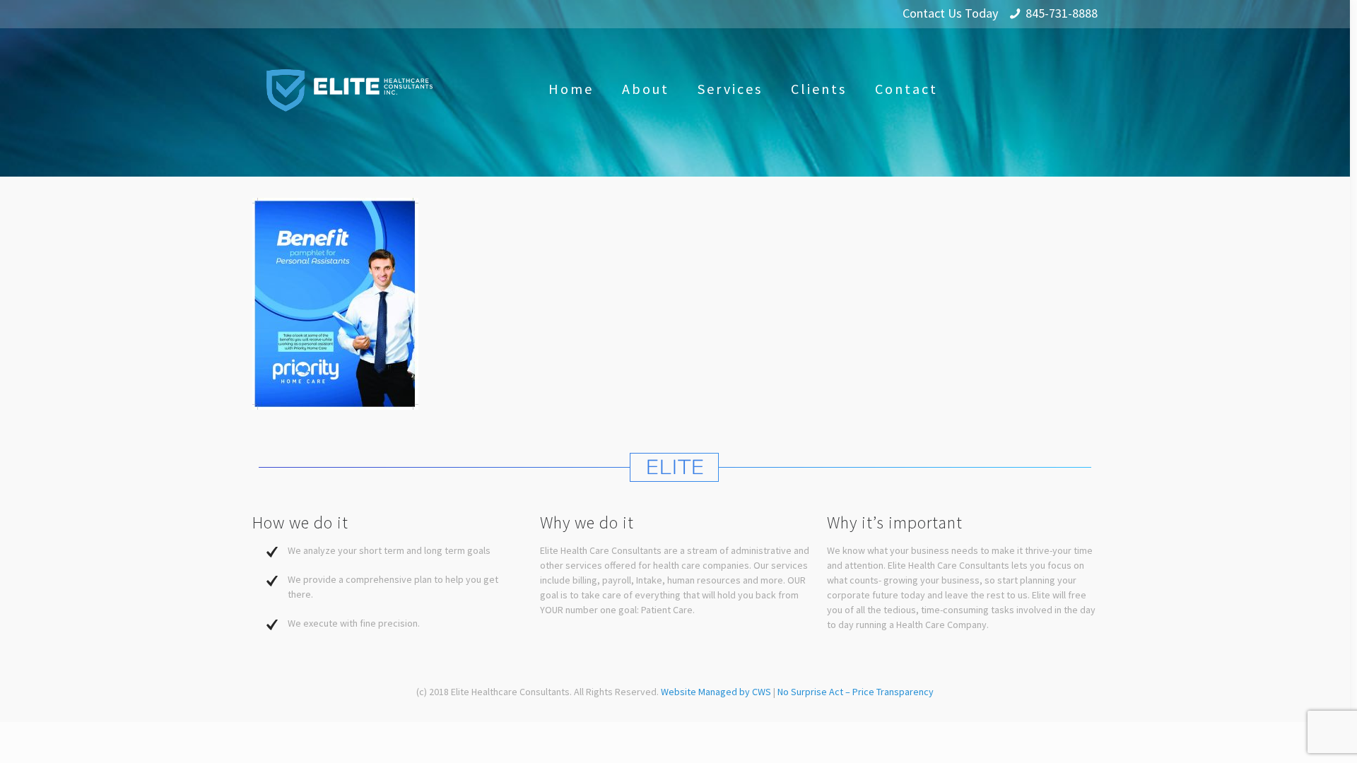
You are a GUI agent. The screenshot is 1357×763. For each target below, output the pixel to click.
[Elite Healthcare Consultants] (349, 89)
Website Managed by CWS (717, 691)
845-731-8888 (1062, 13)
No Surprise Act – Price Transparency (855, 691)
